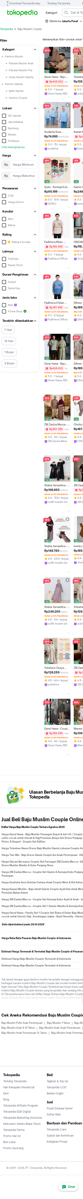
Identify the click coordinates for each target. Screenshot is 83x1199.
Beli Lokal (9, 1142)
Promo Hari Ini (12, 1136)
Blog (6, 1099)
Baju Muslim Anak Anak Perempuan (59, 1027)
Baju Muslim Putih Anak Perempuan (22, 1022)
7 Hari (8, 330)
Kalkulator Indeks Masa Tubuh (22, 1123)
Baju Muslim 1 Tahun (58, 1022)
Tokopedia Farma (13, 1129)
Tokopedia (6, 29)
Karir (6, 1093)
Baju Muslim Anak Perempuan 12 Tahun (24, 1032)
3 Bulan (9, 363)
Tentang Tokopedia (58, 3)
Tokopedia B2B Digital (17, 1111)
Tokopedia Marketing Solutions (22, 1117)
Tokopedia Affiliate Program (20, 1105)
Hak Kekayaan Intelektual (18, 1087)
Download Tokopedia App (24, 3)
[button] (64, 21)
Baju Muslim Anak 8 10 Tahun (18, 1027)
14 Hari (8, 341)
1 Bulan (9, 352)
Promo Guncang (13, 1148)
